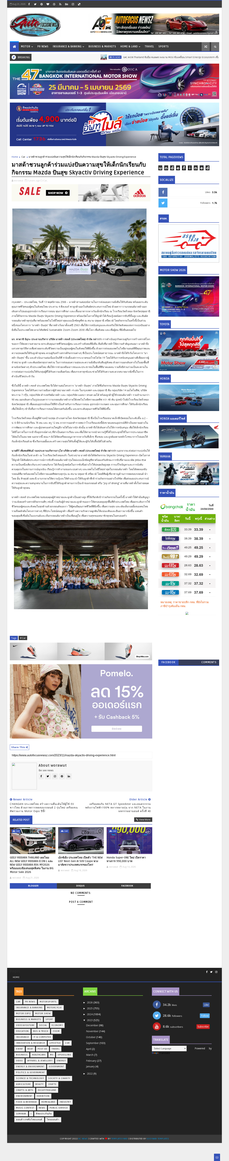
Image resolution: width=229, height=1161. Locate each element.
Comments (208, 662)
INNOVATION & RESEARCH (30, 1043)
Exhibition (43, 1096)
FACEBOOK (169, 662)
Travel (149, 46)
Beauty (39, 1084)
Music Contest (25, 1107)
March (90, 1054)
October (91, 1037)
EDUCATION (22, 1031)
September (92, 1043)
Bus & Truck (40, 1031)
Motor (25, 46)
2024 (90, 1014)
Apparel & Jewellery (40, 1060)
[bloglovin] (47, 4)
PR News (42, 46)
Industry (65, 1102)
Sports (164, 46)
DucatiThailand (47, 1090)
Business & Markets (102, 46)
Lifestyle (55, 1043)
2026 (90, 1002)
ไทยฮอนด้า (53, 1119)
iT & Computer (42, 1037)
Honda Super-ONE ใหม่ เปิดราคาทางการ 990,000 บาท (126, 859)
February (91, 1060)
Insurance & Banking (67, 46)
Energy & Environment (30, 1066)
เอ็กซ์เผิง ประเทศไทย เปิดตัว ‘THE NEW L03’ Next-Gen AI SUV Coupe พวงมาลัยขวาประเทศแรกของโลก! (80, 861)
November (92, 1031)
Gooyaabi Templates (158, 1138)
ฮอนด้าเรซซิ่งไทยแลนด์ (29, 1119)
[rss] (60, 4)
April (89, 1049)
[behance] (66, 4)
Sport (49, 1019)
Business (22, 1054)
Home (15, 156)
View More (144, 819)
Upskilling (64, 1054)
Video (19, 1060)
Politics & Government (30, 1072)
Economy (57, 1025)
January (90, 1066)
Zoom (56, 1031)
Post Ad (42, 1049)
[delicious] (79, 4)
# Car (23, 638)
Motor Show (43, 1013)
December (92, 1025)
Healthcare (39, 1054)
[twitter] (35, 4)
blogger (33, 885)
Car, (45, 180)
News (42, 1107)
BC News (83, 1138)
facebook (127, 885)
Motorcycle (54, 1007)
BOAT (30, 1049)
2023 (90, 1020)
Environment (24, 1096)
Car (23, 156)
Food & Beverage (26, 1102)
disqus (80, 885)
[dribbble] (54, 4)
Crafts (52, 1084)
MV (51, 1054)
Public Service (59, 1107)
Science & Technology (30, 1078)
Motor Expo (23, 1013)
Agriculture (23, 1084)
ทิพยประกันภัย (44, 1113)
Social (43, 1025)
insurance (22, 1037)
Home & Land (129, 46)
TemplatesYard (119, 1138)
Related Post (21, 819)
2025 (90, 1008)
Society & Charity (59, 1078)
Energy (61, 1060)
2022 (90, 1073)
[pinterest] (41, 4)
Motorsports (48, 1001)
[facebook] (29, 4)
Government (56, 1066)
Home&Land (48, 1102)
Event (19, 1049)
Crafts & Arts (24, 1090)
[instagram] (72, 4)
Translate (164, 1053)
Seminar (21, 1113)
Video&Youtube (25, 1025)
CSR (67, 1043)
